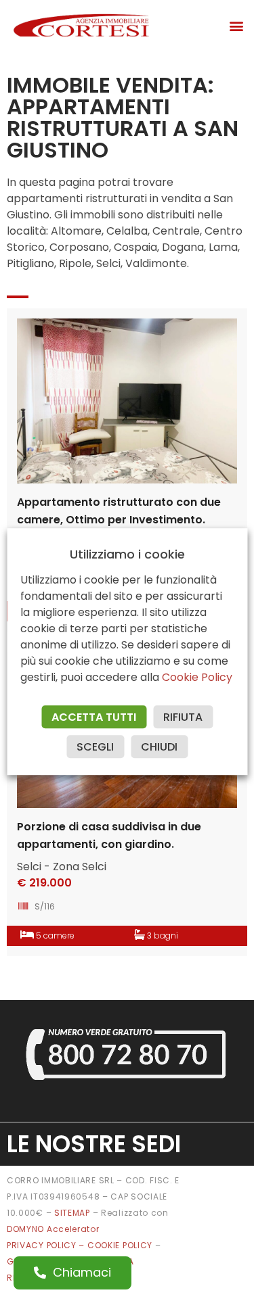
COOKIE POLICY (121, 1245)
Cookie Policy (197, 677)
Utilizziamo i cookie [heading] (127, 554)
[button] (236, 25)
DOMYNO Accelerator (53, 1229)
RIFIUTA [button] (183, 717)
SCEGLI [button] (95, 747)
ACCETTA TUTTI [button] (93, 717)
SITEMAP (72, 1212)
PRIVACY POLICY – (47, 1245)
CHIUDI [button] (159, 747)
